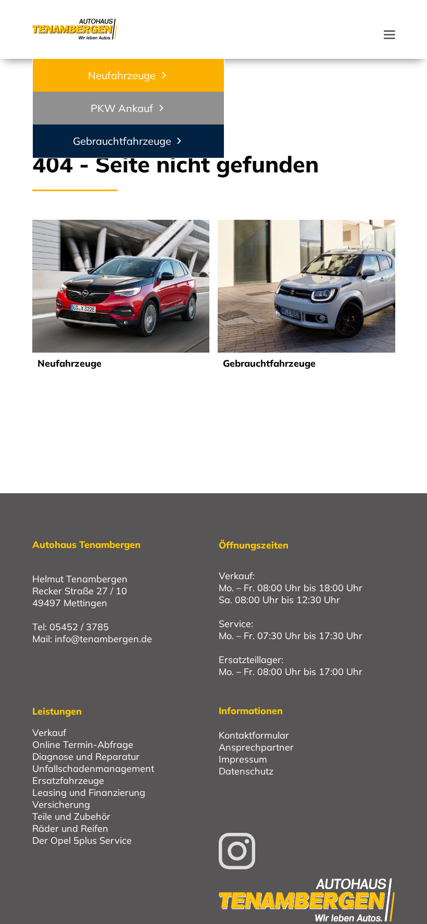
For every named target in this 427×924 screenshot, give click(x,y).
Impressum (243, 759)
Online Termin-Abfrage (82, 745)
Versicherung (61, 804)
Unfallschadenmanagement (93, 769)
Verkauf (49, 733)
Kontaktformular (254, 735)
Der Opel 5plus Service (82, 840)
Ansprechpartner (256, 747)
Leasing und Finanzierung (88, 792)
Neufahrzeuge (122, 75)
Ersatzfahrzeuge (68, 780)
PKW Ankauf (122, 108)
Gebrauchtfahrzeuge (122, 140)
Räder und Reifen (70, 828)
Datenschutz (246, 771)
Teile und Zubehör (71, 816)
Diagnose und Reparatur (86, 757)
